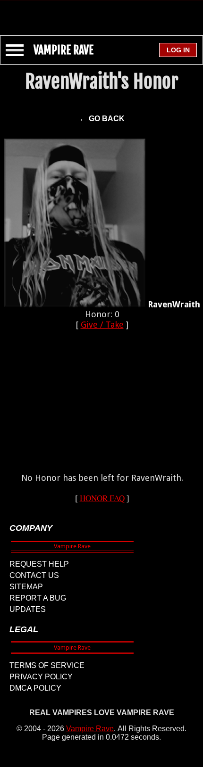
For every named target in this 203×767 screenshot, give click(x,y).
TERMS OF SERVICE (47, 665)
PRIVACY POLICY (41, 677)
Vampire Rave (90, 729)
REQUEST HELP (39, 564)
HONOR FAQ (102, 498)
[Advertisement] (101, 13)
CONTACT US (34, 575)
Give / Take (102, 325)
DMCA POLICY (35, 688)
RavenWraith (174, 304)
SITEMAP (26, 587)
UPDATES (27, 609)
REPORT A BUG (37, 598)
